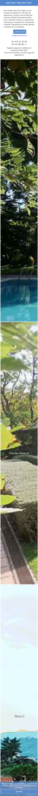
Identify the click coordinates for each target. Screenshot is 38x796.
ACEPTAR (19, 792)
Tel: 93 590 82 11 (19, 44)
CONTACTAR (19, 31)
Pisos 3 (19, 190)
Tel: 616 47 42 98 (19, 41)
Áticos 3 (19, 716)
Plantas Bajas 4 (19, 453)
